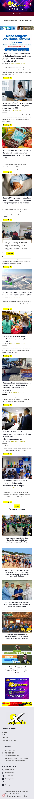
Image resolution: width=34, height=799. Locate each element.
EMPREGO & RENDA (14, 441)
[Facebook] (4, 78)
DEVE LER (12, 110)
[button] (30, 4)
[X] (6, 78)
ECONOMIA (18, 110)
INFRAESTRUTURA (14, 392)
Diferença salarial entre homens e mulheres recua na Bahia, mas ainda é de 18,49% (17, 105)
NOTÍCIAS (22, 63)
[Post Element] (17, 530)
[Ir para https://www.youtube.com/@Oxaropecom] (17, 785)
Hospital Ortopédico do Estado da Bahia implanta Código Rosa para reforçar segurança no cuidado (16, 200)
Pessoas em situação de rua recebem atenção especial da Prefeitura (14, 338)
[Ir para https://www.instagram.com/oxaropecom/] (17, 776)
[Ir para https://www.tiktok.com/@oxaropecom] (17, 782)
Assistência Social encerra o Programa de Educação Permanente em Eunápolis (14, 483)
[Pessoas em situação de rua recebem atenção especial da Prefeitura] (17, 322)
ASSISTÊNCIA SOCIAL (15, 63)
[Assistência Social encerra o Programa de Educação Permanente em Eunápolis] (17, 467)
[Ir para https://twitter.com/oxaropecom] (17, 770)
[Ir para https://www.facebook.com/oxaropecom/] (17, 773)
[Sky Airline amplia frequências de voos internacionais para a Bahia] (17, 279)
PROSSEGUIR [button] (10, 253)
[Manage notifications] (3, 795)
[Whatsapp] (11, 78)
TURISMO (17, 297)
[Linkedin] (8, 78)
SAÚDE (17, 205)
